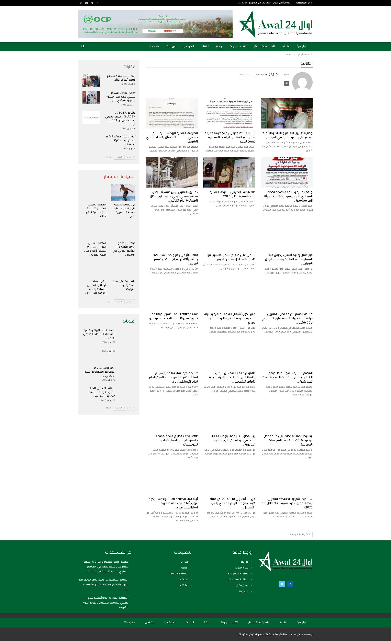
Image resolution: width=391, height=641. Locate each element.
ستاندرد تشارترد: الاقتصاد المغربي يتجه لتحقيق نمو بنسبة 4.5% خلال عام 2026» (287, 503)
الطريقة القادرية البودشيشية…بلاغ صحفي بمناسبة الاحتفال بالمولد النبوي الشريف (172, 137)
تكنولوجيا (188, 46)
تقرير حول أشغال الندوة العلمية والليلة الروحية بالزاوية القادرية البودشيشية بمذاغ (229, 318)
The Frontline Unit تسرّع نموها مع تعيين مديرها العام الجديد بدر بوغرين (173, 316)
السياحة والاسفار (264, 46)
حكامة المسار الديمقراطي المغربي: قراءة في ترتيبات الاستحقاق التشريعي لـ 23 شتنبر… (287, 318)
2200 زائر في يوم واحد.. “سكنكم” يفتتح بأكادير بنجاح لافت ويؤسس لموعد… (175, 259)
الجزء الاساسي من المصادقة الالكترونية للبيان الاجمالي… (99, 372)
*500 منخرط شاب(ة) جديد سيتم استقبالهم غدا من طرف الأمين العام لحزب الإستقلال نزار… (173, 377)
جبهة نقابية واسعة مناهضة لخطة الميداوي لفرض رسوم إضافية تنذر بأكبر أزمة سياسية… (287, 196)
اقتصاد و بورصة (238, 46)
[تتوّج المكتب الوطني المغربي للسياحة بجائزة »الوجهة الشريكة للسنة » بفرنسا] (94, 269)
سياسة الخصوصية (238, 574)
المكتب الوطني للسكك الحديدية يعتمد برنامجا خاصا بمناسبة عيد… (101, 392)
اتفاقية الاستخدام (238, 580)
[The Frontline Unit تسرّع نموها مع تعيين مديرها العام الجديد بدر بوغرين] (172, 294)
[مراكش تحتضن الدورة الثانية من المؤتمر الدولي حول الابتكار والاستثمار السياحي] (123, 231)
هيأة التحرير (241, 568)
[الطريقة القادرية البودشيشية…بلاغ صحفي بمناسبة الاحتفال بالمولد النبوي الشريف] (172, 113)
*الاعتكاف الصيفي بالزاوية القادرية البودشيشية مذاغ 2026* (232, 194)
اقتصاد (184, 568)
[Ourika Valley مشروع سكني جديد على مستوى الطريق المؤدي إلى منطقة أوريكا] (91, 97)
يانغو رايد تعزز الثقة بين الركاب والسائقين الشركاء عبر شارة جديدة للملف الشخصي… (232, 377)
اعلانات (205, 46)
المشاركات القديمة (301, 535)
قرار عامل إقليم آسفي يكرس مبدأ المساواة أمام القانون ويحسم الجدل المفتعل (289, 259)
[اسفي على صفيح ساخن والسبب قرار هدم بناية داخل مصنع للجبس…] (229, 235)
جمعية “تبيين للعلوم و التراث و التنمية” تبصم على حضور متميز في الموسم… (287, 135)
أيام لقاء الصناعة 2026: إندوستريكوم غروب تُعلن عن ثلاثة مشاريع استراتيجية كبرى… (173, 503)
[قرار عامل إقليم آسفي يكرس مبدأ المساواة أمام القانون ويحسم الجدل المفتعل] (287, 235)
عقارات (286, 46)
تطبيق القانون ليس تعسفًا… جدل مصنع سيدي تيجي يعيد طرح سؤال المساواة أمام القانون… (174, 196)
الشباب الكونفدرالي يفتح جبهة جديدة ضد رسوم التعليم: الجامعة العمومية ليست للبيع (230, 137)
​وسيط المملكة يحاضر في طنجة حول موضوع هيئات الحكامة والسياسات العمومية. (288, 440)
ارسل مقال (242, 586)
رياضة (219, 46)
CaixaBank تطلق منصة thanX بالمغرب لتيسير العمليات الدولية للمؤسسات (176, 440)
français (154, 46)
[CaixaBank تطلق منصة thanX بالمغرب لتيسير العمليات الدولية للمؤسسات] (172, 416)
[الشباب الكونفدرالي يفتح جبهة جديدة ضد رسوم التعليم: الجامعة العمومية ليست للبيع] (229, 113)
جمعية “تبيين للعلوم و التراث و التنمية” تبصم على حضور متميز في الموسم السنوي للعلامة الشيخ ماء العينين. (105, 567)
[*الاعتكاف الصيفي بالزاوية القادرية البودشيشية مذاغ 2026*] (229, 172)
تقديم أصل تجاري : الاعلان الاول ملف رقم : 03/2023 (264, 3)
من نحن (171, 46)
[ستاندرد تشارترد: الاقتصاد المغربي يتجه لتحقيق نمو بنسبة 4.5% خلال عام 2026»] (287, 479)
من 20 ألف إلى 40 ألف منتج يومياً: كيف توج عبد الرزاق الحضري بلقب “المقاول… (232, 503)
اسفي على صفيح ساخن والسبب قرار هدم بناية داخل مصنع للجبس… (230, 257)
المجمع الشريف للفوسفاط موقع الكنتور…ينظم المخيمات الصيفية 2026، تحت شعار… (287, 377)
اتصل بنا (243, 592)
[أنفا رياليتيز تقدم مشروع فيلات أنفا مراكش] (91, 80)
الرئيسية (301, 46)
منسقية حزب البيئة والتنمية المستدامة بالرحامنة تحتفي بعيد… (99, 334)
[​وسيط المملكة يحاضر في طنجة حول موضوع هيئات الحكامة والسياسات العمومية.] (287, 416)
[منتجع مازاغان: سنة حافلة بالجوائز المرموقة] (123, 269)
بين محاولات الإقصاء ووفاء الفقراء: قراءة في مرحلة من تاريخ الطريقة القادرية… (232, 440)
